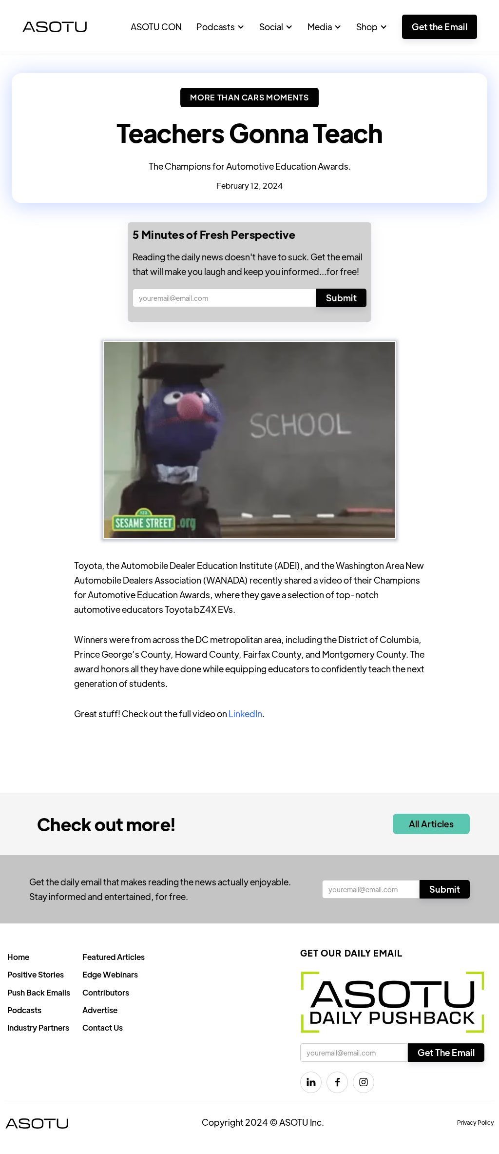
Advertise (99, 1010)
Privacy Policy (475, 1122)
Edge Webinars (110, 974)
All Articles (431, 823)
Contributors (105, 992)
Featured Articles (113, 957)
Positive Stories (35, 974)
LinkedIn (245, 713)
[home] (54, 27)
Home (18, 957)
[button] (220, 27)
